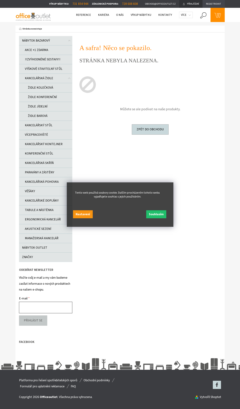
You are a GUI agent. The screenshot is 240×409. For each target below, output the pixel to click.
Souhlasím (156, 214)
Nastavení (83, 214)
